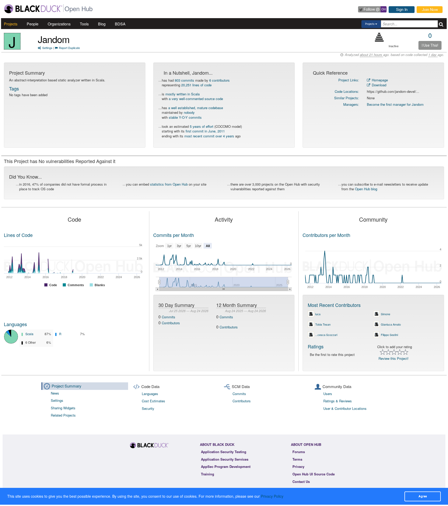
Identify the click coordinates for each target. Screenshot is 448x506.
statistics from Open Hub (169, 184)
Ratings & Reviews (337, 400)
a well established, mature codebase (195, 107)
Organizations (59, 23)
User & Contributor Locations (345, 408)
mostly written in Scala (182, 94)
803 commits (184, 80)
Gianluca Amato (391, 324)
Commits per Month (173, 234)
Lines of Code (18, 234)
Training (207, 474)
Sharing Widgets (63, 407)
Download (378, 84)
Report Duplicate (69, 48)
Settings (47, 48)
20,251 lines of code (196, 84)
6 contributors (219, 80)
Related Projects (63, 415)
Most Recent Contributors (334, 304)
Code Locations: (347, 91)
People (32, 23)
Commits (168, 316)
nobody (189, 112)
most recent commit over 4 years (209, 135)
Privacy (298, 466)
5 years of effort (201, 126)
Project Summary (66, 386)
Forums (298, 451)
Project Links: (348, 80)
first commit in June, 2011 (205, 131)
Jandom (53, 39)
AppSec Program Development (225, 466)
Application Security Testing (223, 451)
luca (317, 314)
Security (148, 408)
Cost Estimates (153, 400)
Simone (385, 314)
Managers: (351, 104)
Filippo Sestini (389, 335)
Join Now (430, 9)
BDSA (120, 23)
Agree (422, 496)
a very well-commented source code (196, 98)
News (55, 393)
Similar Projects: (346, 97)
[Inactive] (379, 37)
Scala (29, 334)
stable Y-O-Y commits (185, 117)
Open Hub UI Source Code (313, 474)
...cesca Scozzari (326, 335)
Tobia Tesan (323, 324)
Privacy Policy (272, 496)
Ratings (316, 346)
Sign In (402, 9)
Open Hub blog (366, 188)
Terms (297, 459)
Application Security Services (224, 459)
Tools (84, 23)
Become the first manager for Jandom (395, 104)
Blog (102, 23)
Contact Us (301, 481)
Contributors (171, 322)
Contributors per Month (326, 234)
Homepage (379, 80)
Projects (10, 23)
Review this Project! (394, 358)
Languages (15, 324)
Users (327, 393)
